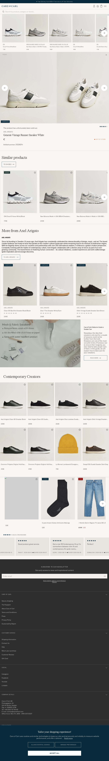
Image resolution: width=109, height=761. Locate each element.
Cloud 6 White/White (78, 46)
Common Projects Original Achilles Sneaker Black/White (40, 464)
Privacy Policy (6, 620)
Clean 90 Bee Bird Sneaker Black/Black (17, 311)
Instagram (5, 674)
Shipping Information (9, 639)
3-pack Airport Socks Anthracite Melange (56, 523)
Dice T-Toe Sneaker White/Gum (50, 311)
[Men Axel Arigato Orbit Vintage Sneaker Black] (95, 399)
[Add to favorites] (34, 172)
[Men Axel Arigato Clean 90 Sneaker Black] (13, 399)
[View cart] (101, 6)
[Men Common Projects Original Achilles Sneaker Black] (13, 444)
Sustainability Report (9, 624)
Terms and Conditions (9, 612)
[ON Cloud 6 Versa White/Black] (20, 214)
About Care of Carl (8, 609)
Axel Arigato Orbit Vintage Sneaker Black (95, 419)
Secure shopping (7, 601)
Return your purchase (9, 651)
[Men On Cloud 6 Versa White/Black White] (13, 28)
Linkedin (4, 685)
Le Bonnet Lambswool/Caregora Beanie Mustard (67, 464)
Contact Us (5, 643)
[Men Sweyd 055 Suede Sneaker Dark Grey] (95, 444)
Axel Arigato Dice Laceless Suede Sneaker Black (67, 419)
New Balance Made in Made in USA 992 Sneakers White (59, 47)
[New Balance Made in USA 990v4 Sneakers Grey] (56, 214)
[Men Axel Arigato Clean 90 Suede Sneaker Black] (40, 399)
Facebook (5, 678)
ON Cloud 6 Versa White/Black (14, 216)
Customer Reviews (8, 655)
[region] (54, 546)
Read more (94, 358)
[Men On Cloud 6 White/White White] (83, 28)
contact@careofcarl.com (15, 712)
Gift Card (5, 658)
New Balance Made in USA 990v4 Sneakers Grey (36, 47)
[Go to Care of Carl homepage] (10, 6)
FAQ (3, 647)
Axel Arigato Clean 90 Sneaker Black (13, 419)
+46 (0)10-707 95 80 (11, 709)
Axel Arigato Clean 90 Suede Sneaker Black (38, 419)
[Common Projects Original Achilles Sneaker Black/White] (40, 462)
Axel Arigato (8, 132)
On (4, 44)
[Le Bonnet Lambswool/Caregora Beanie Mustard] (68, 462)
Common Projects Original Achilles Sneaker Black (12, 464)
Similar (14, 157)
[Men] (22, 498)
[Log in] (94, 6)
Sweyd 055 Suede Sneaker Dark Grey (95, 464)
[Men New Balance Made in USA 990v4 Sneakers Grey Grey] (56, 191)
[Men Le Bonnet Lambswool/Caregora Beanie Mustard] (68, 444)
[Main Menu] (105, 6)
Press (3, 616)
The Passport (6, 605)
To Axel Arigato (10, 257)
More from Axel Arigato (20, 230)
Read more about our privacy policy (54, 581)
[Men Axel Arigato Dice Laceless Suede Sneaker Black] (68, 399)
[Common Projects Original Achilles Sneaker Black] (13, 462)
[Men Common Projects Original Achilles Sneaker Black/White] (40, 444)
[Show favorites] (98, 6)
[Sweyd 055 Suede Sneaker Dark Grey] (95, 462)
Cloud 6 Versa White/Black (9, 46)
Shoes (5, 54)
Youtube (4, 682)
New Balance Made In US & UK (35, 44)
